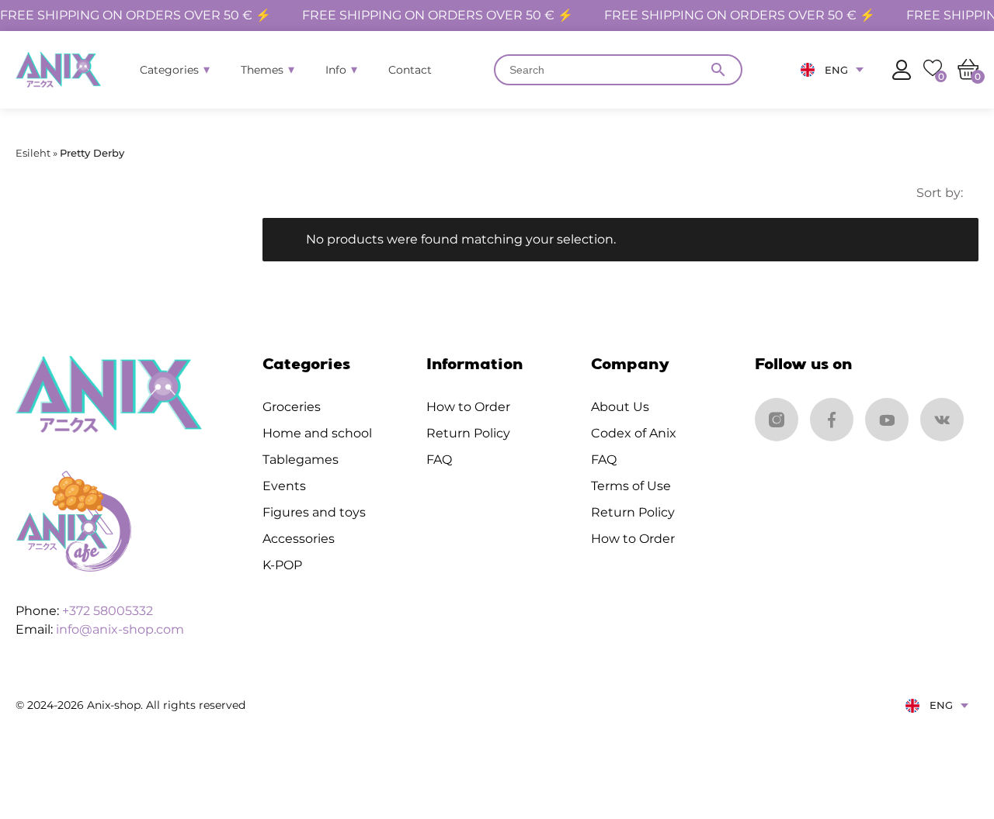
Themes (262, 70)
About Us (620, 406)
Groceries (291, 406)
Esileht (33, 153)
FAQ (439, 459)
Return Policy (468, 433)
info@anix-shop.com (120, 629)
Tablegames (300, 459)
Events (284, 486)
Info (335, 70)
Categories (169, 70)
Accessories (298, 538)
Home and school (317, 433)
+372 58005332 (107, 610)
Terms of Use (631, 486)
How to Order (468, 406)
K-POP (282, 565)
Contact (410, 70)
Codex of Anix (633, 433)
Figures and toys (314, 512)
